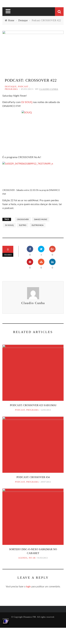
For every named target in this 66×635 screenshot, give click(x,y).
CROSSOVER (23, 219)
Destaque (11, 86)
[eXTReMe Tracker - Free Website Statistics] (5, 621)
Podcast (23, 86)
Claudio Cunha (48, 89)
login (28, 587)
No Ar (32, 558)
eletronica (37, 225)
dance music (40, 219)
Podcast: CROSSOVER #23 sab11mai (33, 405)
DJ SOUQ (26, 102)
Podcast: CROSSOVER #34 (33, 477)
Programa (11, 89)
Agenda (23, 558)
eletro (22, 225)
